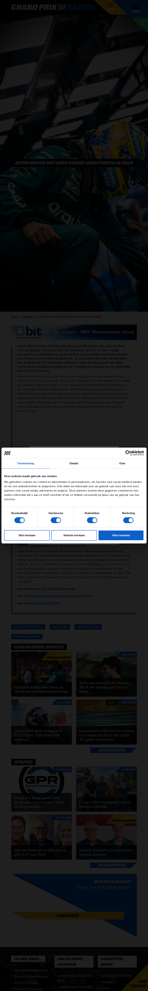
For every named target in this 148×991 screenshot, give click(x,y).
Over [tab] (122, 463)
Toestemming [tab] (25, 463)
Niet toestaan (27, 535)
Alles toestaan (121, 535)
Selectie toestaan (74, 535)
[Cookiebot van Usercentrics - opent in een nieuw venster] (128, 453)
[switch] (56, 520)
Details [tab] (74, 463)
